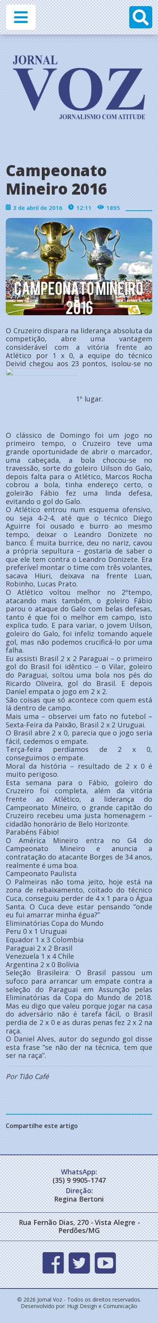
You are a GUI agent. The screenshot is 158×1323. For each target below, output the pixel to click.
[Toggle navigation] (21, 17)
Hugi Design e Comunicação (102, 1306)
